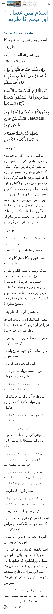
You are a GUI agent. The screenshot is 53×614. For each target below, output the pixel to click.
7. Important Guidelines (24, 33)
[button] (3, 4)
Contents (8, 33)
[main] (26, 15)
